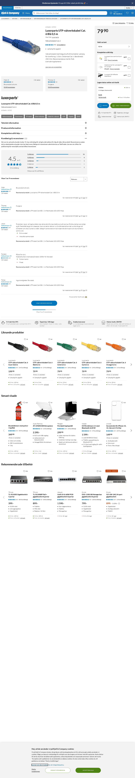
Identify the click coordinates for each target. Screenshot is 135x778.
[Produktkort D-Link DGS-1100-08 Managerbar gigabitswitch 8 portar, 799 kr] (92, 479)
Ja (79, 198)
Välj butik (22, 384)
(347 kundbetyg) (121, 431)
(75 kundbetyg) (96, 431)
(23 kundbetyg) (47, 428)
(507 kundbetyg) (23, 431)
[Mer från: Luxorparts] (9, 99)
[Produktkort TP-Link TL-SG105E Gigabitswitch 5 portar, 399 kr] (19, 479)
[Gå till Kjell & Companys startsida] (11, 13)
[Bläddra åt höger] (131, 364)
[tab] (8, 7)
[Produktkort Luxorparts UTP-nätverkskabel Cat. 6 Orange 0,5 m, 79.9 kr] (116, 347)
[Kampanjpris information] (119, 503)
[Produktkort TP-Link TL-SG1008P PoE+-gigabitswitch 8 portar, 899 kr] (43, 479)
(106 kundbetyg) (96, 499)
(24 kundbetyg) (96, 367)
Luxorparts (55, 37)
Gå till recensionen (9, 87)
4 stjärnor (30, 157)
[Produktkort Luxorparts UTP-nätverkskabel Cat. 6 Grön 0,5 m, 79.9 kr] (67, 347)
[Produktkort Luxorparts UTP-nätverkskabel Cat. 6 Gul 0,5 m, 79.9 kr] (92, 347)
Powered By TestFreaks (76, 297)
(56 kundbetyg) (72, 499)
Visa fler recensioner (44, 303)
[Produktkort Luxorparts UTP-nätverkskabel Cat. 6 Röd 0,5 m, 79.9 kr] (43, 347)
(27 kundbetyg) (47, 367)
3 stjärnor (30, 161)
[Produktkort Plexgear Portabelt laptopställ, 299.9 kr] (67, 411)
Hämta (105, 105)
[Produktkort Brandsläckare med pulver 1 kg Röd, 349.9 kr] (19, 411)
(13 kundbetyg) (121, 499)
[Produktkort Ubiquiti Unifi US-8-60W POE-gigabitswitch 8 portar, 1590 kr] (67, 479)
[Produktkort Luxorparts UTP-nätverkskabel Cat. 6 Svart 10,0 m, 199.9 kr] (19, 347)
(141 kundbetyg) (23, 367)
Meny (27, 13)
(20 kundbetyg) (72, 367)
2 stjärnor (30, 164)
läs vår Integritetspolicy (56, 765)
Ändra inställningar (36, 770)
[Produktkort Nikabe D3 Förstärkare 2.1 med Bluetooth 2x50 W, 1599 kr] (92, 411)
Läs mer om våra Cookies (40, 765)
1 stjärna (30, 167)
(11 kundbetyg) (121, 367)
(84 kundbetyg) (47, 499)
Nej (84, 198)
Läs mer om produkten (53, 67)
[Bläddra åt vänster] (3, 364)
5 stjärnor (30, 154)
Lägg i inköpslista (120, 23)
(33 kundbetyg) (72, 428)
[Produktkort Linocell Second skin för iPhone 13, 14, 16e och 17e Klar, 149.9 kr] (116, 411)
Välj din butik (102, 97)
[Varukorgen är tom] (132, 12)
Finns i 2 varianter (113, 60)
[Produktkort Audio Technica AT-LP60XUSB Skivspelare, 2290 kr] (43, 411)
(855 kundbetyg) (23, 499)
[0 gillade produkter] (127, 12)
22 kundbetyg (61, 45)
